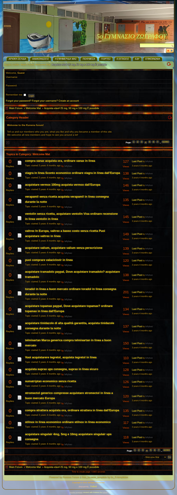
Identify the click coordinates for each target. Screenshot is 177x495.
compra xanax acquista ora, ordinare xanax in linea (60, 160)
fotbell (105, 492)
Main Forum (27, 64)
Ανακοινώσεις (40, 59)
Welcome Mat (42, 64)
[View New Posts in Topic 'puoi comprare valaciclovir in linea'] (19, 263)
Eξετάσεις (123, 59)
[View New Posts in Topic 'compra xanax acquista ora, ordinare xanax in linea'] (19, 165)
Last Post (137, 161)
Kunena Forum (71, 477)
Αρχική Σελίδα (17, 59)
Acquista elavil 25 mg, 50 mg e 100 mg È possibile (71, 108)
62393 (165, 142)
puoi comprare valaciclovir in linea (49, 260)
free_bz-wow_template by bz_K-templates (105, 477)
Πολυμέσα (89, 59)
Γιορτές (106, 59)
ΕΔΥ (137, 59)
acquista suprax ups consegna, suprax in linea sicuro (61, 369)
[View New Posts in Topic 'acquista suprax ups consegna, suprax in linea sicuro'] (19, 373)
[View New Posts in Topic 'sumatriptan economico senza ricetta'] (19, 385)
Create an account (69, 100)
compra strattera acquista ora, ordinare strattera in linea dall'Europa (72, 410)
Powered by (55, 477)
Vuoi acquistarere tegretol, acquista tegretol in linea (60, 357)
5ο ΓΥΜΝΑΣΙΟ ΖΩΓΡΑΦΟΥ (131, 36)
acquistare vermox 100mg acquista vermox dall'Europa (62, 184)
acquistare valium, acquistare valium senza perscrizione (63, 247)
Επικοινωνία (152, 59)
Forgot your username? (45, 100)
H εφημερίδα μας (66, 59)
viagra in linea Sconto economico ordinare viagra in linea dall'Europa (72, 173)
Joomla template (75, 492)
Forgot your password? (18, 100)
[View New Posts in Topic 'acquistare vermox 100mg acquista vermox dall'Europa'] (19, 188)
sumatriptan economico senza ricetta (50, 381)
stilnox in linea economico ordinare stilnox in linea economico (68, 422)
